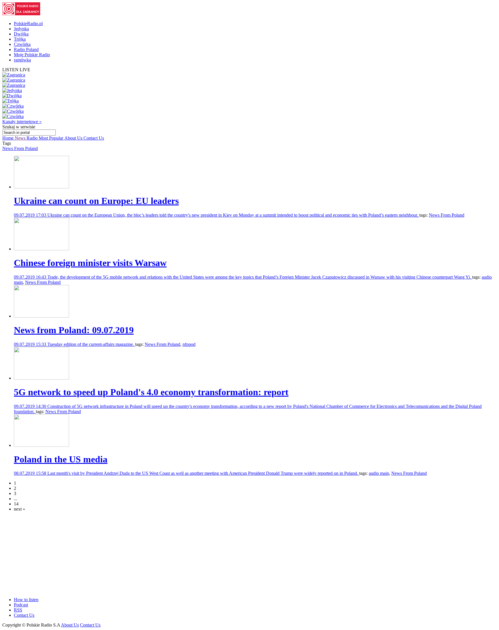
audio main (379, 473)
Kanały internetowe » (22, 121)
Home (8, 138)
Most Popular (51, 138)
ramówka (22, 59)
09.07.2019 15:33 (30, 344)
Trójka (20, 39)
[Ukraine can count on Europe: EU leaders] (41, 186)
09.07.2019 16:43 (30, 277)
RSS (18, 610)
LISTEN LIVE (16, 69)
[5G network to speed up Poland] (41, 378)
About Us (73, 138)
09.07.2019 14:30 (30, 406)
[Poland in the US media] (41, 445)
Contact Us (93, 138)
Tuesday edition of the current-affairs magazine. (91, 344)
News (21, 138)
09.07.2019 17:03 (30, 215)
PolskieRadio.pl (28, 23)
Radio (33, 138)
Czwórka (22, 44)
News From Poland (20, 148)
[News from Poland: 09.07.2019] (41, 316)
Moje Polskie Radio (32, 54)
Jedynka (21, 28)
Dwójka (21, 33)
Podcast (21, 604)
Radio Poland (26, 49)
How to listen (26, 599)
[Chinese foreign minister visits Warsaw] (41, 248)
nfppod (189, 344)
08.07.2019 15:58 (30, 473)
